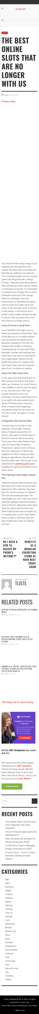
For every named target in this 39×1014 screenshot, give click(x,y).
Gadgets (9, 898)
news (7, 938)
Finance (8, 894)
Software (9, 953)
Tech (7, 957)
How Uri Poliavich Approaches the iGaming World (19, 610)
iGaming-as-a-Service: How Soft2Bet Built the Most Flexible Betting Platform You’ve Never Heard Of (19, 668)
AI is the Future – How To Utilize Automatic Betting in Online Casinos (20, 855)
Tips (7, 964)
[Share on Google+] (32, 94)
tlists (6, 615)
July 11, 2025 (12, 674)
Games (8, 901)
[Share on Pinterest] (36, 94)
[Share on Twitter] (28, 94)
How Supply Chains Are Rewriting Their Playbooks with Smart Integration (20, 824)
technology (10, 961)
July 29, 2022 (14, 95)
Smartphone (10, 946)
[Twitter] (31, 2)
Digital (8, 890)
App (7, 879)
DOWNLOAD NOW (12, 786)
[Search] (4, 2)
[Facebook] (27, 2)
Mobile (8, 927)
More (7, 935)
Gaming (4, 33)
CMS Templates (24, 766)
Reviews (9, 942)
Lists (7, 920)
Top (7, 972)
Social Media (11, 950)
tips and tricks (11, 968)
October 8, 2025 (13, 644)
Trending (9, 975)
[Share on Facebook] (25, 94)
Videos (8, 979)
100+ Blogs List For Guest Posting (17, 702)
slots (6, 467)
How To (8, 912)
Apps (7, 883)
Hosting (8, 909)
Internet (8, 916)
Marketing (9, 924)
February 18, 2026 (14, 615)
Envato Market (23, 778)
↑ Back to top (19, 1010)
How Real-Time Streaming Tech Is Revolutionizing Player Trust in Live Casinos (17, 639)
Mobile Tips (10, 931)
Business (9, 887)
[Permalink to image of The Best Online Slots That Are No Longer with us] (19, 179)
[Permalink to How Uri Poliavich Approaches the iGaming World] (19, 625)
